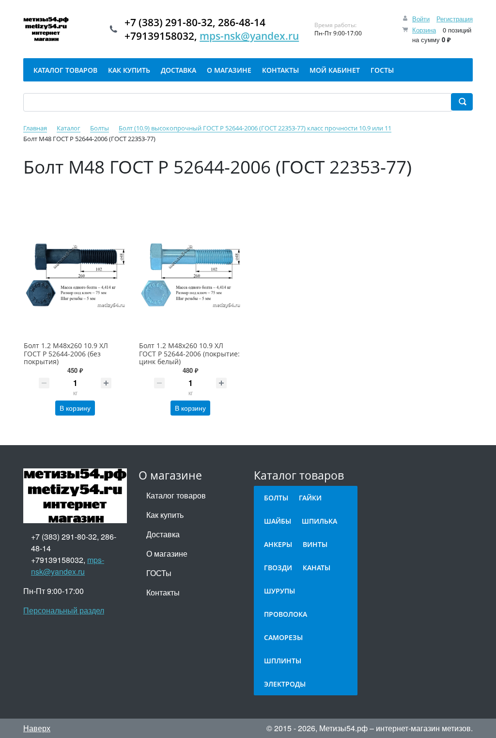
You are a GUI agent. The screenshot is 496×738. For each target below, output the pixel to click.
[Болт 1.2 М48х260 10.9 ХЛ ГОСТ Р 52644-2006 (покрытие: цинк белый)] (190, 275)
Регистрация (454, 18)
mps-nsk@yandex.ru (249, 36)
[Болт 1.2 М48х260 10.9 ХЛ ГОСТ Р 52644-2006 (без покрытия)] (75, 275)
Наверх (36, 728)
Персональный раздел (63, 610)
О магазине (166, 553)
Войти (421, 18)
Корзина (424, 29)
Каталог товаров (176, 495)
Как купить (165, 514)
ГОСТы (158, 572)
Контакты (163, 592)
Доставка (163, 534)
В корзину (75, 408)
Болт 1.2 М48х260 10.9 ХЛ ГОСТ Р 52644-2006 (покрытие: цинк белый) (189, 354)
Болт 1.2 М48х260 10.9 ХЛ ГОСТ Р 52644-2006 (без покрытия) (66, 354)
